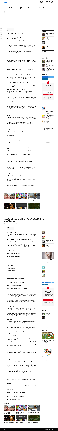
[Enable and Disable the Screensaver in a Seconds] (43, 121)
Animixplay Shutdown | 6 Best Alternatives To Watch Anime (48, 138)
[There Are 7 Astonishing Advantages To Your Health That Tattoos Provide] (43, 69)
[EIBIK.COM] (6, 2)
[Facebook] (1, 30)
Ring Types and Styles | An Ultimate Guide (47, 54)
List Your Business (41, 2)
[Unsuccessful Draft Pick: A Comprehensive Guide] (9, 196)
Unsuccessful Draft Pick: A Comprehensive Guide (7, 201)
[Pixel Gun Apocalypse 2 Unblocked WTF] (34, 196)
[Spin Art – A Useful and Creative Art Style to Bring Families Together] (43, 116)
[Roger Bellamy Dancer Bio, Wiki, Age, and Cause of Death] (43, 61)
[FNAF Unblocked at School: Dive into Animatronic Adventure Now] (9, 206)
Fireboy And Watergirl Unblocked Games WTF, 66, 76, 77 (33, 211)
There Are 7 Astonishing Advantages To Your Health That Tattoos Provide (50, 69)
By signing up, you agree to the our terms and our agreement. (48, 97)
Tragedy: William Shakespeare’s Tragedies (50, 46)
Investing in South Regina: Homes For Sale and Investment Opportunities (50, 322)
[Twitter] (1, 32)
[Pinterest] (1, 36)
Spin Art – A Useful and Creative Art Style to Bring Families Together (50, 116)
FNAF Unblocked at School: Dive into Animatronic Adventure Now (9, 211)
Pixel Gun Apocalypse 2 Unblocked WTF (34, 200)
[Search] (56, 2)
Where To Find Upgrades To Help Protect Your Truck (48, 345)
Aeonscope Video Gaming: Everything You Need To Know (21, 201)
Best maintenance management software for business (49, 112)
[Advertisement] (29, 19)
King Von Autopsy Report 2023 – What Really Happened (50, 317)
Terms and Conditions (51, 429)
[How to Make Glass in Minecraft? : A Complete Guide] (48, 335)
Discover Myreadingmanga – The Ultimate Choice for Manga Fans (50, 275)
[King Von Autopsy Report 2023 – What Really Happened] (43, 317)
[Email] (1, 38)
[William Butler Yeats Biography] (43, 42)
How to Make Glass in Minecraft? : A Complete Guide (49, 341)
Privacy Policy (50, 97)
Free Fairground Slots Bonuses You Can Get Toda (48, 129)
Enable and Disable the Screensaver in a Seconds (50, 121)
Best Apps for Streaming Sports (49, 107)
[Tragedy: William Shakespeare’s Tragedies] (43, 47)
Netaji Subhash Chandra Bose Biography (49, 38)
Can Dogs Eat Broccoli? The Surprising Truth (49, 313)
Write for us (52, 2)
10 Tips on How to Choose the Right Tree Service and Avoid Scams (49, 271)
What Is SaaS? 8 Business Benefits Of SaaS (50, 267)
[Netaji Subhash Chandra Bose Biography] (43, 38)
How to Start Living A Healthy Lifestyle (49, 356)
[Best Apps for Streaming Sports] (43, 108)
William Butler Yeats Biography (50, 240)
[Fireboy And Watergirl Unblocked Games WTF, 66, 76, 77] (34, 206)
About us (42, 429)
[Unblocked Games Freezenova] (21, 206)
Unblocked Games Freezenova (20, 210)
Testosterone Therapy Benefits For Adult (48, 259)
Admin (7, 223)
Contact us (48, 2)
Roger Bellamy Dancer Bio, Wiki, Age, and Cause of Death (50, 61)
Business (43, 56)
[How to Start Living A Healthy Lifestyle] (48, 352)
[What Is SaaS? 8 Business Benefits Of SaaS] (43, 267)
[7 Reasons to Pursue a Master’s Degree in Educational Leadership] (43, 65)
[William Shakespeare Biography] (43, 34)
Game (20, 223)
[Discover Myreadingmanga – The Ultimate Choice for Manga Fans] (43, 275)
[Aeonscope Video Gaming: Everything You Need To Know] (21, 196)
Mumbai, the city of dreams (49, 326)
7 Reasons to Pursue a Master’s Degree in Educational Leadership (50, 65)
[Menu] (1, 2)
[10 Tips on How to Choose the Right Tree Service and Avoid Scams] (43, 271)
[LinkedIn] (1, 34)
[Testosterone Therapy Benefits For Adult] (48, 255)
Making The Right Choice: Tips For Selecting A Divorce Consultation (49, 134)
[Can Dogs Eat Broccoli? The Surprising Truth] (43, 313)
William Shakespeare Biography (50, 33)
